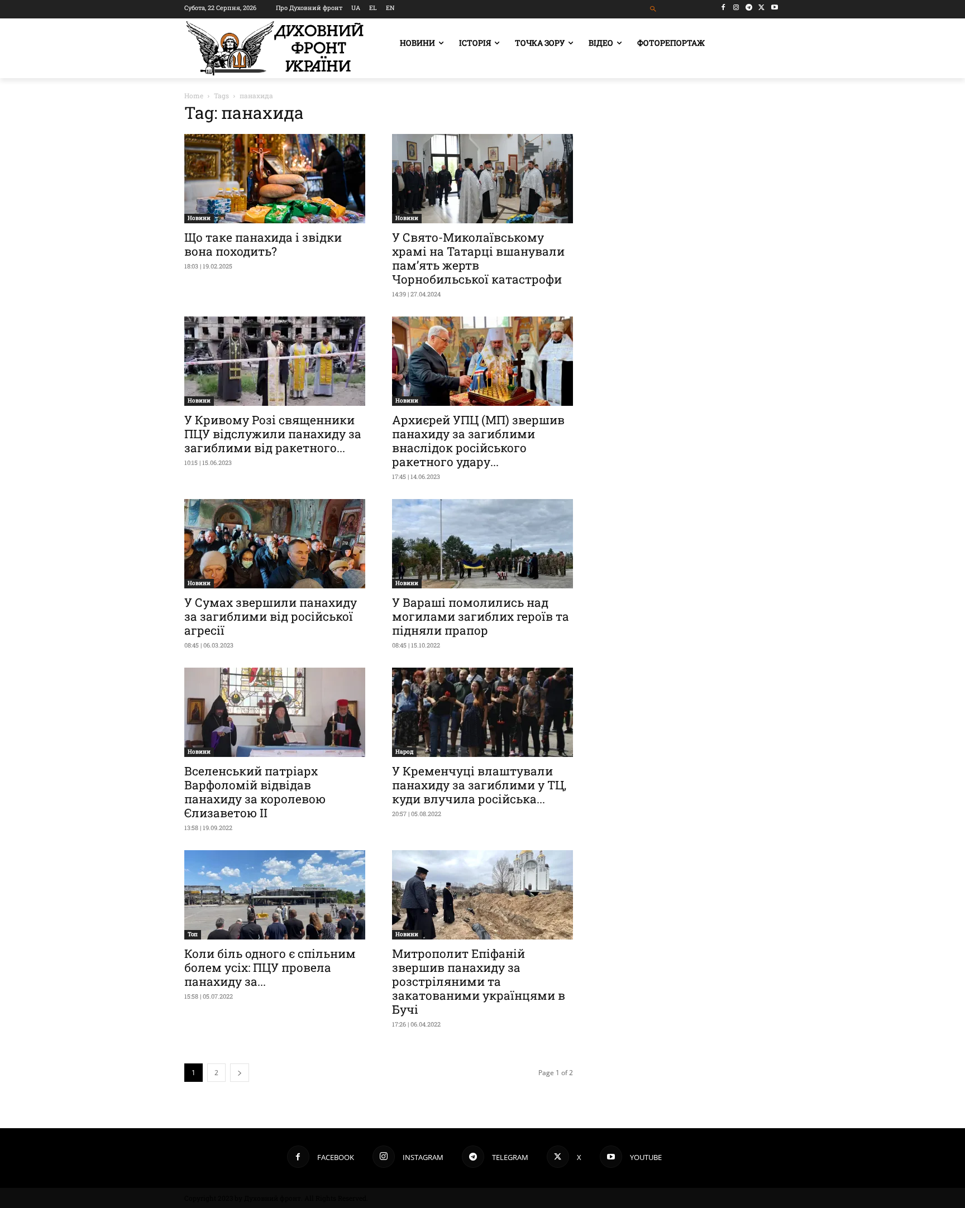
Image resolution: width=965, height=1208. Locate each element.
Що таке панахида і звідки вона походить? (263, 244)
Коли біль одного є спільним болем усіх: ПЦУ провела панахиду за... (270, 967)
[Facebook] (723, 7)
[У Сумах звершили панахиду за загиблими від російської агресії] (274, 543)
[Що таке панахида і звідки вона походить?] (274, 178)
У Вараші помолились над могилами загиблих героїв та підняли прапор (480, 616)
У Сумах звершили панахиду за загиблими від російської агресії (270, 616)
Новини (199, 218)
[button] (654, 9)
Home (193, 95)
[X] (761, 7)
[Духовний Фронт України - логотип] (274, 48)
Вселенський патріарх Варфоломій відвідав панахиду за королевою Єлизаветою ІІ (255, 792)
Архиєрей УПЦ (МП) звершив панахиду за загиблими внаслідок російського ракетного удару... (478, 440)
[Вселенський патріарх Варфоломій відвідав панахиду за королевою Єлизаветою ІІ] (274, 712)
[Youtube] (774, 7)
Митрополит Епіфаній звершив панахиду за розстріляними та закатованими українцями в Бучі (478, 981)
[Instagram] (736, 7)
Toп (193, 934)
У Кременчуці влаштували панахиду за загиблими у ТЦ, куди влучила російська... (479, 785)
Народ (404, 751)
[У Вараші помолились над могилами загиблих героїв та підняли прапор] (482, 543)
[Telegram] (749, 7)
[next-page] (239, 1072)
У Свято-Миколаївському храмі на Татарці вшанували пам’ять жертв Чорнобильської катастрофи (478, 258)
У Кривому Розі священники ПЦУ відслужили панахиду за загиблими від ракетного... (272, 434)
